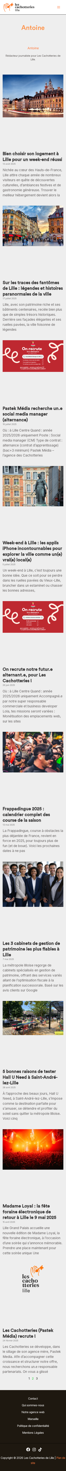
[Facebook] (28, 1449)
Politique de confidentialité (33, 1426)
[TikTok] (40, 1449)
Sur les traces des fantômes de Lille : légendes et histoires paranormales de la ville (33, 288)
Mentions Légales (33, 1432)
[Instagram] (34, 1449)
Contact (33, 1398)
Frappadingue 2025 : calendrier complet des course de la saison (26, 815)
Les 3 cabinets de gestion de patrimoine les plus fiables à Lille (31, 949)
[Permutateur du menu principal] (58, 7)
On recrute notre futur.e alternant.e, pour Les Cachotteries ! (28, 675)
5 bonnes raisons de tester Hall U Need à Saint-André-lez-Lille (30, 1077)
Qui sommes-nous (33, 1405)
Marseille (33, 1419)
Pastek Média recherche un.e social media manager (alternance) (32, 414)
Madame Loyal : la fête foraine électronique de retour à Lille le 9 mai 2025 (29, 1212)
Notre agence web (33, 1412)
